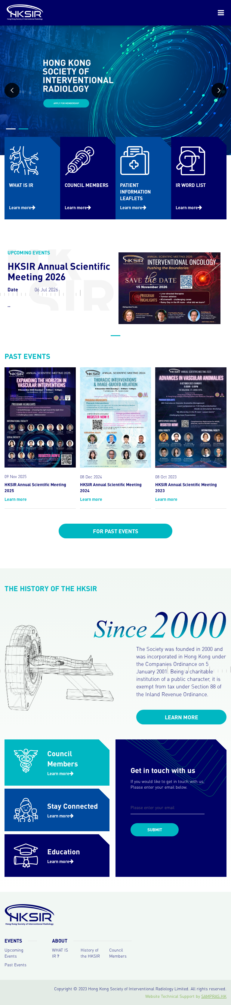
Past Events (15, 964)
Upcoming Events (14, 952)
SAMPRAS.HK (213, 996)
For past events (115, 531)
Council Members (118, 952)
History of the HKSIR (90, 952)
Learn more (20, 207)
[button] (12, 90)
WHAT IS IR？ (60, 952)
